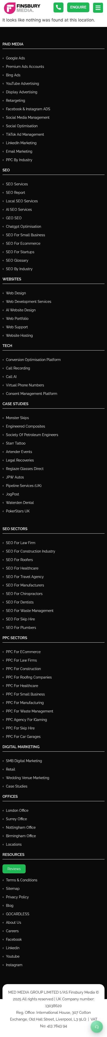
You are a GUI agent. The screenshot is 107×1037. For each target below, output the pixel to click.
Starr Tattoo (15, 443)
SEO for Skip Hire (20, 619)
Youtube (12, 956)
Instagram (14, 965)
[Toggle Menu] (97, 1027)
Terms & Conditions (21, 880)
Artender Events (19, 452)
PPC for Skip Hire (20, 728)
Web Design (16, 293)
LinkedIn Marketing (21, 143)
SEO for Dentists (20, 602)
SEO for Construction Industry (30, 551)
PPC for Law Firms (21, 660)
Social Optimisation (22, 126)
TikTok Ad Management (25, 134)
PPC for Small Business (25, 694)
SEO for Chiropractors (24, 594)
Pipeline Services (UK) (24, 486)
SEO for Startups (20, 252)
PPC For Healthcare (22, 686)
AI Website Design (21, 310)
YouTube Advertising (22, 84)
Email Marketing (19, 151)
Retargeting (15, 101)
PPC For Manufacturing (25, 703)
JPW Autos (15, 477)
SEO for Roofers (19, 560)
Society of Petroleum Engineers (32, 435)
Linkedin (12, 948)
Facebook (14, 939)
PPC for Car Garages (23, 737)
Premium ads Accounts (25, 67)
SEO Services (17, 184)
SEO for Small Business (25, 235)
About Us (13, 922)
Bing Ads (13, 75)
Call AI (11, 377)
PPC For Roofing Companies (29, 677)
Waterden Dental (20, 503)
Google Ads (15, 58)
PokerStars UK (18, 511)
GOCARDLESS (17, 914)
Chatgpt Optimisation (23, 227)
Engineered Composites (25, 426)
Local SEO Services (22, 201)
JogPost (12, 494)
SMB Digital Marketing (24, 761)
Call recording (18, 368)
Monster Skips (17, 418)
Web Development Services (28, 302)
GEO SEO (14, 218)
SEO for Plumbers (21, 628)
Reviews (14, 869)
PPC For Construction (23, 669)
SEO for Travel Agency (25, 577)
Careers (12, 931)
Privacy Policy (17, 897)
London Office (17, 810)
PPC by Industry (19, 160)
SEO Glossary (17, 260)
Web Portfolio (17, 319)
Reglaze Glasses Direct (25, 469)
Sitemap (13, 889)
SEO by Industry (19, 269)
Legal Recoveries (20, 460)
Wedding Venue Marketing (27, 778)
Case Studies (16, 786)
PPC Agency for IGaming (26, 720)
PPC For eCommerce (23, 652)
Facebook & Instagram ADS (28, 109)
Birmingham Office (21, 836)
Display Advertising (21, 92)
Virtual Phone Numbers (25, 385)
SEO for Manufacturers (25, 585)
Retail (10, 769)
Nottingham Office (21, 827)
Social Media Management (28, 117)
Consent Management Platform (31, 394)
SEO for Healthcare (22, 568)
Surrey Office (16, 819)
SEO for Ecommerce (23, 243)
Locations (14, 844)
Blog (9, 906)
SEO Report (15, 193)
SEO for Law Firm (20, 543)
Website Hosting (19, 336)
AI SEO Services (19, 210)
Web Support (17, 327)
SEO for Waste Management (30, 611)
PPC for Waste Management (29, 711)
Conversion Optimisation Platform (33, 360)
